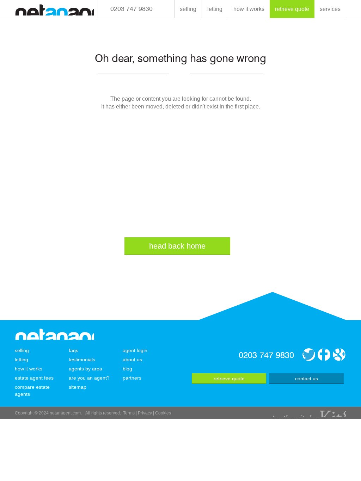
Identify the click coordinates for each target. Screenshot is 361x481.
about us (132, 359)
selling (188, 9)
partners (132, 378)
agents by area (85, 368)
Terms (129, 413)
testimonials (82, 359)
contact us (306, 378)
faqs (73, 350)
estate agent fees (34, 378)
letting (214, 9)
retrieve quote (292, 9)
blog (127, 368)
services (330, 9)
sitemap (77, 387)
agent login (135, 350)
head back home (177, 246)
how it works (248, 9)
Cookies (163, 413)
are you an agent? (89, 378)
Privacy (145, 413)
